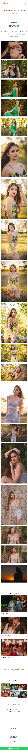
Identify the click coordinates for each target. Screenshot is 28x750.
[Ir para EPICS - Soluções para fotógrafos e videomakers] (14, 741)
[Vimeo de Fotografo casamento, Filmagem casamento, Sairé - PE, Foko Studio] (16, 737)
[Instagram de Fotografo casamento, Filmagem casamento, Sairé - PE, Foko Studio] (11, 737)
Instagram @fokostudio (14, 670)
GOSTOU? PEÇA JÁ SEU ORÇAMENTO (14, 719)
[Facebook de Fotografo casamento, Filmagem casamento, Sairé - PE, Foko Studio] (14, 737)
